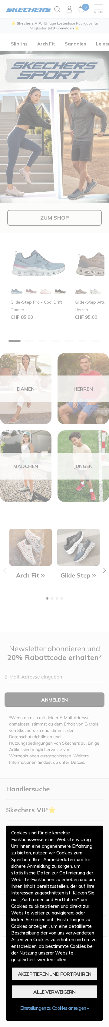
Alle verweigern (54, 992)
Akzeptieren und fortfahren (54, 974)
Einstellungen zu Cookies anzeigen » (54, 1008)
